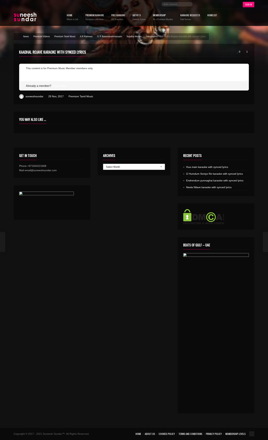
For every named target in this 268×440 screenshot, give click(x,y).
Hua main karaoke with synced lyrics (207, 167)
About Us (150, 434)
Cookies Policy (167, 434)
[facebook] (199, 4)
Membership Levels (235, 434)
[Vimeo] (226, 4)
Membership (163, 17)
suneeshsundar (34, 96)
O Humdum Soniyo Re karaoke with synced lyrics (214, 173)
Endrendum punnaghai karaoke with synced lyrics (214, 180)
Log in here (59, 85)
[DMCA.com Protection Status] (216, 216)
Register (31, 72)
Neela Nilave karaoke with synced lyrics (209, 187)
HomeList (212, 15)
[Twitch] (220, 4)
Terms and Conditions (190, 434)
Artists (139, 17)
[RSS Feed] (231, 4)
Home (72, 17)
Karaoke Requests (190, 17)
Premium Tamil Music (81, 96)
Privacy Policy (214, 434)
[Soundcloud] (215, 4)
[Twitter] (204, 4)
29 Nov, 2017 (56, 96)
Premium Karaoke (95, 17)
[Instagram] (209, 4)
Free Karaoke (118, 17)
